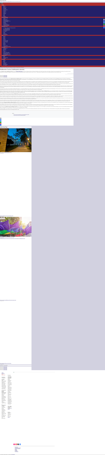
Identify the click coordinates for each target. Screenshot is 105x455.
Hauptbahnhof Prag (5, 20)
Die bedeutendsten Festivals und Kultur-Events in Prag (7, 237)
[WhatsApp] (37, 122)
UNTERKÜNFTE (4, 55)
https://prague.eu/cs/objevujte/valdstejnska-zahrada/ (19, 115)
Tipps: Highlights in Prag (6, 29)
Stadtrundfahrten (5, 34)
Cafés (4, 51)
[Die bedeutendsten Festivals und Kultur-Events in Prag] (16, 227)
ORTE (2, 35)
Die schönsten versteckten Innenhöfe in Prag (6, 152)
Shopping (4, 48)
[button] (0, 66)
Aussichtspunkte (5, 45)
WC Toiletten (5, 65)
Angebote (4, 16)
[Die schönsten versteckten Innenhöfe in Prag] (16, 140)
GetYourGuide (5, 75)
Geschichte (4, 11)
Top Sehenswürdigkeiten (6, 28)
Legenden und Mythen (6, 25)
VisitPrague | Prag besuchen (3, 1)
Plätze (4, 36)
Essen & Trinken (5, 9)
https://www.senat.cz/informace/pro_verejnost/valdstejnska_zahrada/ (21, 114)
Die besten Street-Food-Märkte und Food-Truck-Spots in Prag (8, 300)
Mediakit (16, 450)
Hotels (4, 56)
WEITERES (3, 59)
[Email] (37, 118)
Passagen (4, 39)
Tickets (4, 32)
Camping (4, 58)
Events (4, 14)
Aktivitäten (4, 8)
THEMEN (3, 5)
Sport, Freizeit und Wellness (7, 54)
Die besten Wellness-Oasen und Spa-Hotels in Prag (6, 215)
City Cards (4, 31)
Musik (4, 15)
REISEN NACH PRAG (5, 17)
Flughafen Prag (5, 19)
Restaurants (4, 49)
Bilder (4, 61)
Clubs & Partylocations (6, 52)
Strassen (4, 37)
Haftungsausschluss (17, 448)
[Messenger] (37, 121)
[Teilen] (37, 125)
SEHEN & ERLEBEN (5, 26)
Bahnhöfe (4, 44)
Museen (4, 38)
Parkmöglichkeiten (5, 21)
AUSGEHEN (3, 47)
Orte (6, 1)
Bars (3, 50)
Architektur (4, 12)
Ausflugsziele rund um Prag (6, 46)
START (3, 4)
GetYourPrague (5, 30)
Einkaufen (4, 10)
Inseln (4, 42)
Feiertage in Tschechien (6, 24)
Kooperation (16, 451)
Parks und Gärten (10, 1)
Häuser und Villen (5, 40)
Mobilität (4, 13)
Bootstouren (4, 33)
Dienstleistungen (5, 64)
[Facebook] (37, 119)
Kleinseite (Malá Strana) (19, 71)
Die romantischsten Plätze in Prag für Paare (5, 363)
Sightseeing (4, 7)
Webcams (4, 60)
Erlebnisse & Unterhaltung (6, 53)
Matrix (16, 449)
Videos (4, 62)
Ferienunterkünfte (5, 57)
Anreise (4, 18)
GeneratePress (13, 454)
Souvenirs (4, 63)
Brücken (4, 43)
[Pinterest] (37, 123)
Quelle (8, 417)
